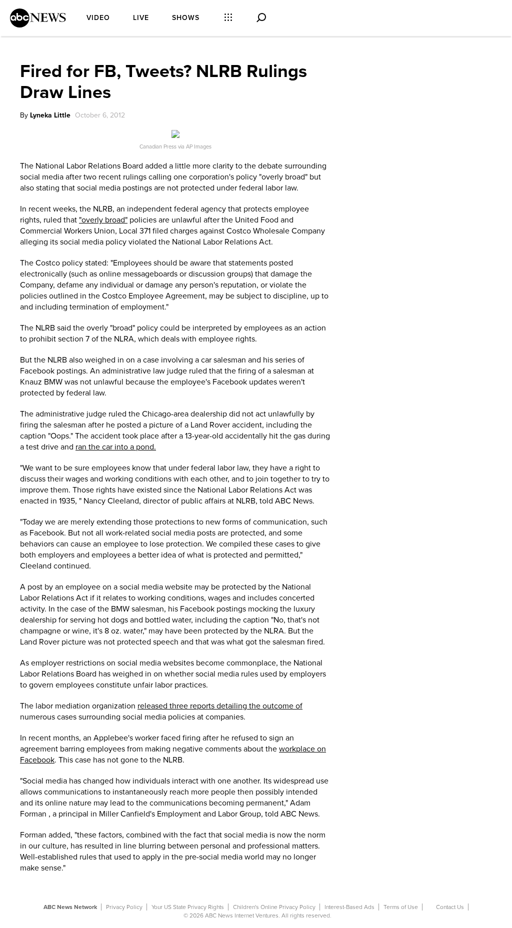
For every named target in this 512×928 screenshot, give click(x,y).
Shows (186, 18)
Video (98, 18)
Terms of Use (401, 907)
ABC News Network (70, 907)
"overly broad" (103, 220)
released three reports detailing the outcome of (220, 706)
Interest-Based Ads (349, 907)
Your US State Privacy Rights (188, 907)
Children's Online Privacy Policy (274, 907)
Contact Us (450, 907)
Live (141, 18)
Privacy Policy (124, 907)
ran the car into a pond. (116, 447)
